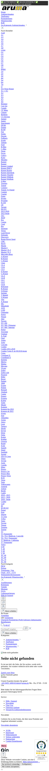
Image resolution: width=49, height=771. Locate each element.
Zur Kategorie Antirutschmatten (13, 25)
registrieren (9, 618)
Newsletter (10, 703)
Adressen (27, 620)
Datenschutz (10, 739)
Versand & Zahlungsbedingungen (18, 710)
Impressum (10, 733)
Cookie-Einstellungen (14, 741)
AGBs (8, 730)
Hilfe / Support (11, 701)
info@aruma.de (23, 683)
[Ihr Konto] (3, 606)
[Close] (2, 769)
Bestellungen (6, 622)
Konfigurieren (26, 764)
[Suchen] (3, 602)
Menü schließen (10, 611)
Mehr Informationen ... (31, 762)
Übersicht (5, 620)
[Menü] (3, 599)
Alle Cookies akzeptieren (10, 767)
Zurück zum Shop (8, 673)
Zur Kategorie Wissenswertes (12, 577)
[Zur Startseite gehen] (15, 10)
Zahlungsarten (36, 620)
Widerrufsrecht (11, 735)
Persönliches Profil (16, 620)
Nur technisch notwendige (11, 764)
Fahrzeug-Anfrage (13, 708)
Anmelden (5, 616)
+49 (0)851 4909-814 (9, 683)
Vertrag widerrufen (13, 737)
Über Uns (9, 705)
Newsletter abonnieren (9, 725)
